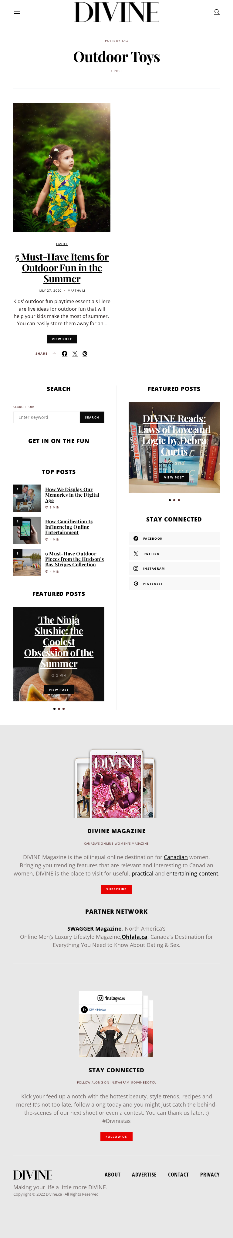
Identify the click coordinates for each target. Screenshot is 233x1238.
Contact (178, 1174)
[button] (54, 709)
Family (62, 244)
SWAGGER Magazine (94, 928)
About (112, 1174)
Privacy (210, 1174)
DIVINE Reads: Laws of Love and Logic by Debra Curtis (174, 434)
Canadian (176, 857)
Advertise (144, 1174)
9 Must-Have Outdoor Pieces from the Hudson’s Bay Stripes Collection (74, 559)
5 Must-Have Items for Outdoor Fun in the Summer (62, 267)
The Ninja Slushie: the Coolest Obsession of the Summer (58, 641)
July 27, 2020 (50, 291)
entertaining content (192, 873)
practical (143, 873)
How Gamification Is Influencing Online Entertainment (69, 526)
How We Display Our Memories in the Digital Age (72, 494)
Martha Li (76, 291)
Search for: (23, 407)
